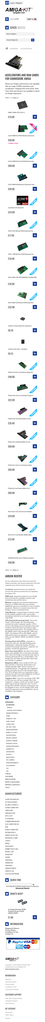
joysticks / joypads (11, 740)
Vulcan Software (12, 874)
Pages (7, 97)
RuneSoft (9, 854)
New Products (9, 1003)
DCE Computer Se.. (12, 824)
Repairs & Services (12, 785)
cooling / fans (10, 724)
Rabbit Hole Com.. (12, 849)
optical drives (10, 757)
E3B (6, 827)
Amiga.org (9, 810)
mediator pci (10, 749)
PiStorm (9, 707)
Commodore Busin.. (12, 821)
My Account (9, 1012)
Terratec (9, 865)
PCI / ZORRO (10, 760)
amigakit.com (10, 813)
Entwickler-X (10, 832)
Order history (9, 1015)
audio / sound (10, 721)
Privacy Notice (10, 930)
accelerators (10, 705)
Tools (7, 787)
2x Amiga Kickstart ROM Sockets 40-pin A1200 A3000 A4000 (17, 911)
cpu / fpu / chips (11, 727)
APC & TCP (8, 816)
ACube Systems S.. (12, 805)
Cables (8, 774)
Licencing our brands (12, 989)
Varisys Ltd (9, 871)
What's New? (16, 893)
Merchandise (10, 779)
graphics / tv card (11, 732)
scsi (7, 768)
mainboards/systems (12, 746)
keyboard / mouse (11, 743)
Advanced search (10, 982)
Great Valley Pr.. (11, 835)
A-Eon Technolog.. (12, 799)
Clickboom (9, 819)
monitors (9, 754)
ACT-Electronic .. (11, 802)
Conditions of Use (11, 932)
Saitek (7, 857)
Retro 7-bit (9, 852)
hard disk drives (11, 735)
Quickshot (9, 846)
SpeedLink (9, 863)
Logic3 (7, 841)
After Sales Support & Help (13, 998)
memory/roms (10, 752)
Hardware (14, 49)
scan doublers (10, 765)
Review (7, 1018)
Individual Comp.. (11, 838)
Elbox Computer (11, 830)
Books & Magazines (12, 782)
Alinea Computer (11, 807)
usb (7, 771)
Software (9, 776)
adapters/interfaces (12, 713)
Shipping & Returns (12, 928)
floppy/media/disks (12, 729)
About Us (8, 979)
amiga (8, 716)
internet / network (11, 738)
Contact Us (9, 934)
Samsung (8, 860)
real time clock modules (14, 710)
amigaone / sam (11, 718)
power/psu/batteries (12, 763)
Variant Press (10, 868)
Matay (7, 843)
